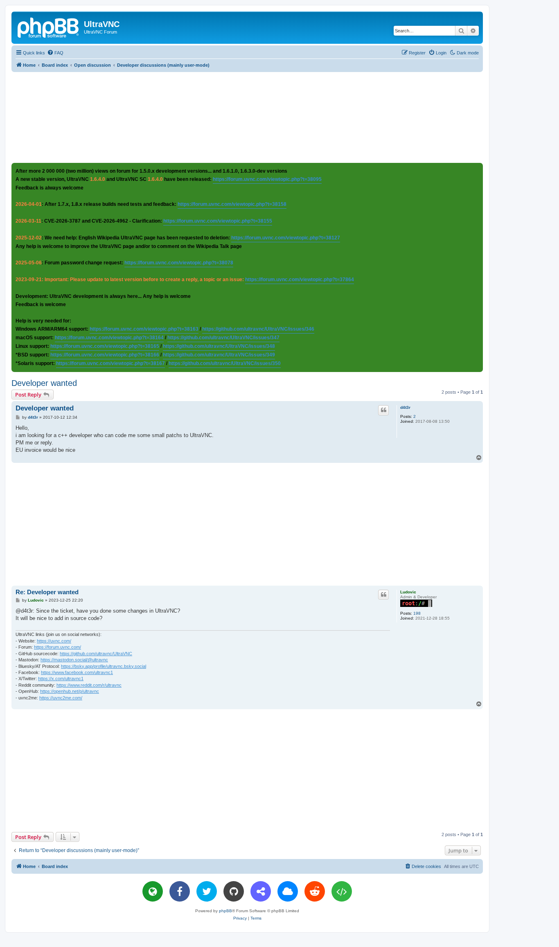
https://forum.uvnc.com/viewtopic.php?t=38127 (285, 238)
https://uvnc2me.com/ (60, 697)
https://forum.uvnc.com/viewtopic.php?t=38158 (232, 204)
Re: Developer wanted (47, 591)
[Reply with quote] (383, 410)
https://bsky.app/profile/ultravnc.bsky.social (103, 666)
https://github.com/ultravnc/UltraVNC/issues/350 (225, 363)
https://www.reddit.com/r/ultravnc (89, 685)
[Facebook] (179, 891)
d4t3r (405, 407)
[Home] (49, 27)
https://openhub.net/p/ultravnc (69, 691)
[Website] (152, 891)
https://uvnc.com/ (54, 640)
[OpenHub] (341, 891)
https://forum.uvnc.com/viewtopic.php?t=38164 (109, 337)
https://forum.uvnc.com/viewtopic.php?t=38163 (144, 329)
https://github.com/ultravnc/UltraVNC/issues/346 (258, 329)
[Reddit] (314, 891)
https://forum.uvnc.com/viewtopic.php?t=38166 (104, 355)
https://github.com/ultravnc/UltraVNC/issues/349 (219, 355)
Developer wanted (44, 383)
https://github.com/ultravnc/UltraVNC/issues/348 (219, 346)
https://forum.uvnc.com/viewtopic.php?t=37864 (299, 279)
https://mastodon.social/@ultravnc (74, 659)
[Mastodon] (260, 891)
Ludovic (408, 592)
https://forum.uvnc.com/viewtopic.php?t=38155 (217, 221)
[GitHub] (233, 891)
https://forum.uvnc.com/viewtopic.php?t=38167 (110, 363)
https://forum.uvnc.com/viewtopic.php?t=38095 (267, 179)
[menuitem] (55, 53)
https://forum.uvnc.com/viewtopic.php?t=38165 (104, 346)
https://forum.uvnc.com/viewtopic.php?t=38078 (178, 263)
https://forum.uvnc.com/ (57, 647)
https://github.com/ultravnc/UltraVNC (96, 653)
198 (417, 613)
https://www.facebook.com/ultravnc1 (77, 672)
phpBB (225, 911)
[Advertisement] (247, 117)
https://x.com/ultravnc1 (60, 678)
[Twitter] (206, 891)
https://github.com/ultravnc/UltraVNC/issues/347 (223, 337)
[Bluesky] (287, 891)
